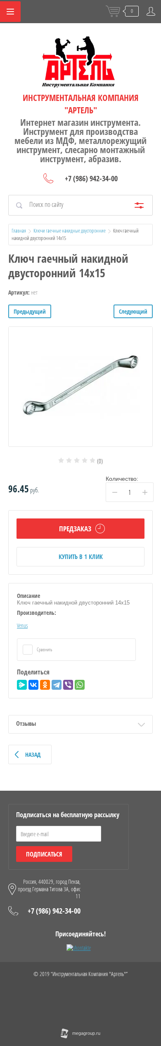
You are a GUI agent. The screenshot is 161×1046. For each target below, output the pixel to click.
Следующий (133, 311)
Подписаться (44, 854)
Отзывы (26, 723)
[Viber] (68, 685)
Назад (32, 754)
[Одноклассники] (45, 685)
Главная (19, 230)
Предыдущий (30, 311)
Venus (22, 625)
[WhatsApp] (80, 685)
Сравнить (44, 649)
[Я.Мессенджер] (22, 685)
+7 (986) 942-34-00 (91, 178)
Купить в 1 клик (81, 556)
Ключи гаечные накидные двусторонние (69, 230)
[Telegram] (57, 685)
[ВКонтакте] (33, 685)
